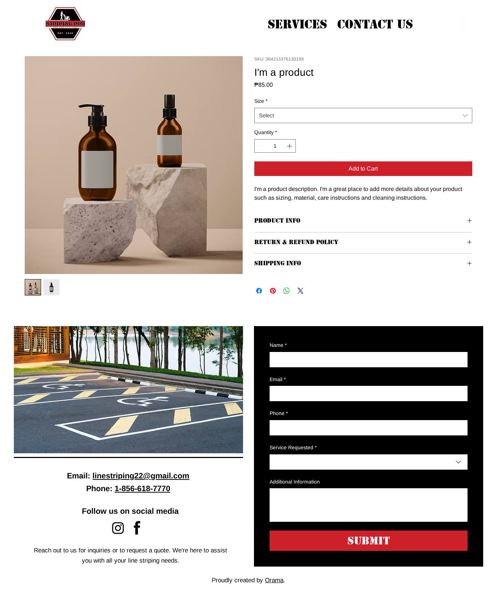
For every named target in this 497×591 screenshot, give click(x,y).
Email (278, 379)
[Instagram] (118, 528)
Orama (274, 580)
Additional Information (295, 482)
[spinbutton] (275, 146)
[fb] (137, 528)
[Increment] (290, 146)
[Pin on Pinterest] (273, 290)
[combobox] (369, 462)
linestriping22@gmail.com (140, 475)
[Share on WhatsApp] (286, 290)
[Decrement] (260, 146)
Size (260, 101)
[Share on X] (300, 290)
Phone (279, 413)
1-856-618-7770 (142, 488)
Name (278, 345)
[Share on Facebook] (259, 290)
